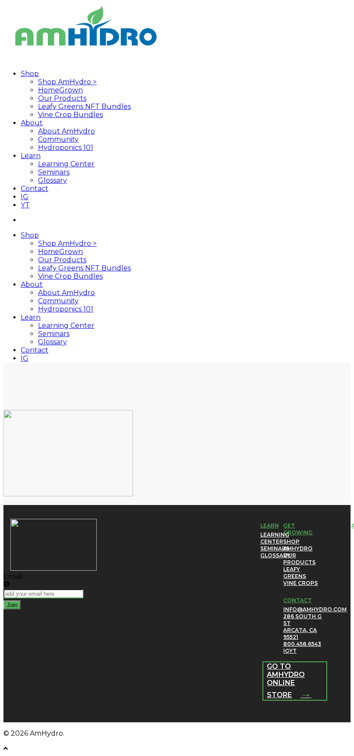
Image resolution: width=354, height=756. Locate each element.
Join (12, 605)
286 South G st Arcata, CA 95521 (302, 626)
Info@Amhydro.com (315, 609)
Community (58, 301)
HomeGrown (60, 252)
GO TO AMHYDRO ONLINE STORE (289, 680)
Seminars (54, 334)
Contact (34, 350)
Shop (30, 235)
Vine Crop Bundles (70, 276)
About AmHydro (66, 293)
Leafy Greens (294, 572)
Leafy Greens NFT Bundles (84, 268)
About (32, 284)
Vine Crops (300, 583)
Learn (31, 317)
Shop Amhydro (298, 545)
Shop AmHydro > (67, 243)
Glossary (52, 342)
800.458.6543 (302, 644)
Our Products (62, 260)
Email (12, 576)
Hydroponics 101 (65, 309)
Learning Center (66, 325)
